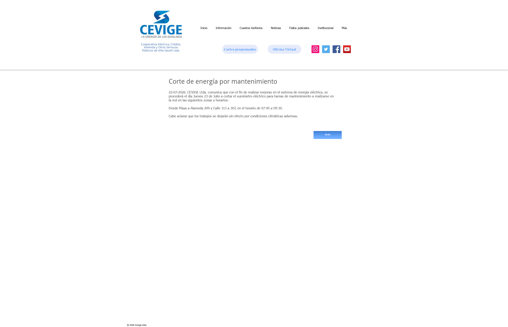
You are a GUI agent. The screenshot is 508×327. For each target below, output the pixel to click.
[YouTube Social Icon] (347, 49)
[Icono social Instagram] (315, 49)
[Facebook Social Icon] (336, 49)
